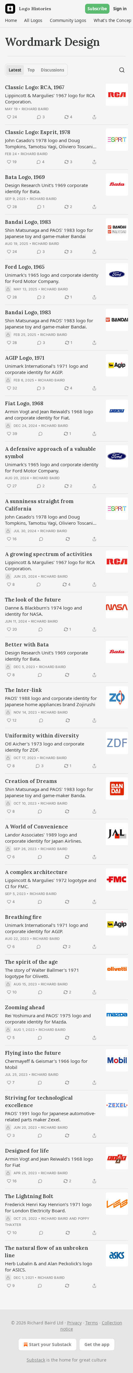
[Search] (122, 70)
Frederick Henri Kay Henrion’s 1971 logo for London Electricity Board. (48, 1207)
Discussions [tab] (52, 70)
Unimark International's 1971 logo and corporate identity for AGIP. (46, 369)
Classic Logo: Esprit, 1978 (37, 132)
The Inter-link (23, 690)
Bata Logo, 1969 (25, 177)
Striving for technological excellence (39, 1101)
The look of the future (33, 599)
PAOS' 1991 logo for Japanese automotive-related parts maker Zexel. (50, 1116)
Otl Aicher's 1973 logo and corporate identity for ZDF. (44, 747)
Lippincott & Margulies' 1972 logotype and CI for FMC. (50, 883)
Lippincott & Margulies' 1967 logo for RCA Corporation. (50, 98)
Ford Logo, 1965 (25, 266)
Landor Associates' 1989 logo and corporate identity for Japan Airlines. (43, 838)
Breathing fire (23, 917)
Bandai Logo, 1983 (28, 222)
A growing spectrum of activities (48, 554)
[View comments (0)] (40, 433)
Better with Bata (27, 644)
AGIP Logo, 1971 (24, 357)
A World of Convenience (36, 826)
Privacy (74, 1323)
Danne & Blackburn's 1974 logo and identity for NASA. (43, 611)
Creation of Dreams (31, 781)
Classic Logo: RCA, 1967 (34, 87)
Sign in (120, 8)
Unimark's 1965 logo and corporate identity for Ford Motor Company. (51, 278)
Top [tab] (31, 70)
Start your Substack (50, 1344)
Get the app (96, 1344)
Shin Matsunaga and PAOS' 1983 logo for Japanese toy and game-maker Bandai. (49, 323)
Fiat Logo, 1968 (24, 403)
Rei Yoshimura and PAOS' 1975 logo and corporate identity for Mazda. (48, 1018)
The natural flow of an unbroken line (46, 1252)
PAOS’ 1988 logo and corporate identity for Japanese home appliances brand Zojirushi (51, 701)
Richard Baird (35, 109)
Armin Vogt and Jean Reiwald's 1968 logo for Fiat (49, 1162)
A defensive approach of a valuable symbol (50, 452)
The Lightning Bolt (29, 1196)
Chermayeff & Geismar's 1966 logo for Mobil (46, 1064)
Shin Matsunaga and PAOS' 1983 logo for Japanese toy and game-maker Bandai (49, 233)
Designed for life (27, 1150)
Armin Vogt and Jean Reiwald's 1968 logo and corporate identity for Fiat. (49, 414)
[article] (66, 102)
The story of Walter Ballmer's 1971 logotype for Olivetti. (42, 973)
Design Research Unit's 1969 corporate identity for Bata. (46, 188)
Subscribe (97, 8)
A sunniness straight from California (39, 505)
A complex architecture (36, 872)
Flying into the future (33, 1052)
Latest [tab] (15, 70)
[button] (10, 20)
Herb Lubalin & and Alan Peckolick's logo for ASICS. (48, 1266)
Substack (36, 1360)
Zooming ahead (25, 1007)
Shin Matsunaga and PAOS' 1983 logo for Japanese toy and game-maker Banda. (49, 792)
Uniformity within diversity (42, 735)
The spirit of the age (31, 961)
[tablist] (36, 70)
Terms (91, 1323)
